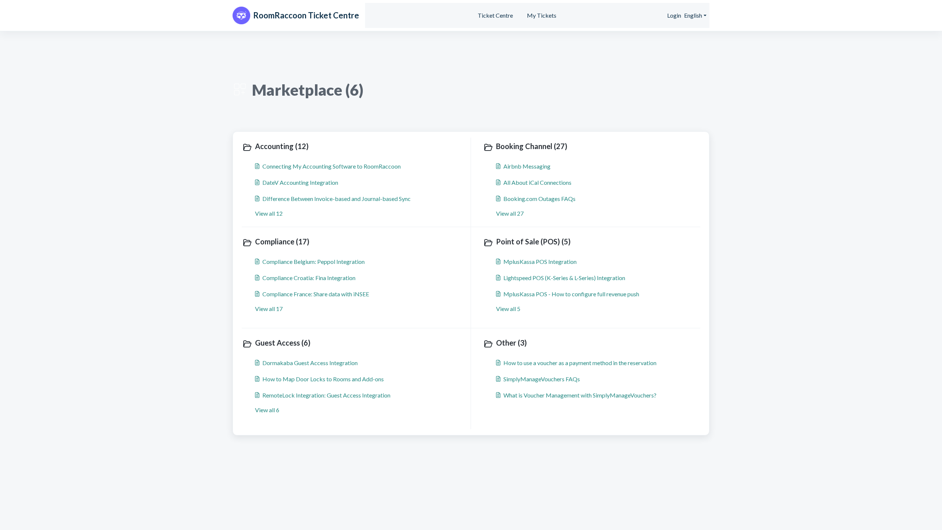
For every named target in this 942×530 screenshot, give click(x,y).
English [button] (693, 15)
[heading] (355, 147)
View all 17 (269, 308)
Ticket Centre (495, 15)
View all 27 (510, 213)
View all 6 (267, 409)
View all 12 (269, 213)
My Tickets (541, 15)
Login (674, 15)
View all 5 (508, 308)
